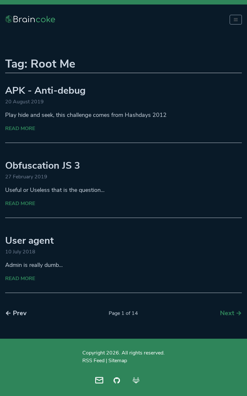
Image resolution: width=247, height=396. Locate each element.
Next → (231, 313)
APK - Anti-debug (45, 90)
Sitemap (117, 360)
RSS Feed (93, 360)
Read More (20, 128)
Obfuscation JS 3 (42, 165)
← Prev (16, 313)
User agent (29, 240)
